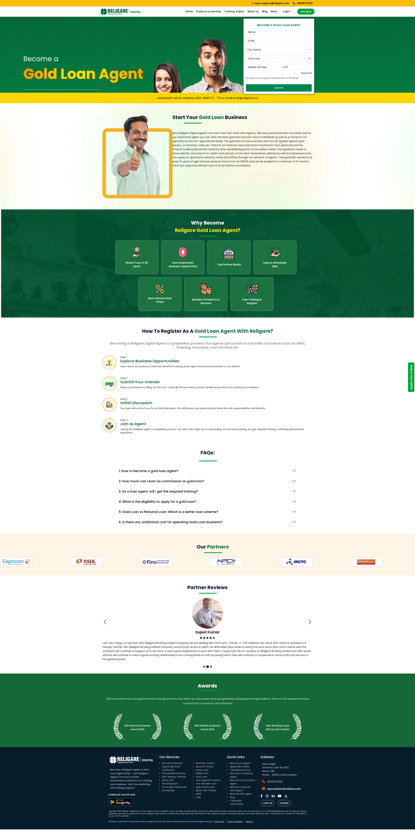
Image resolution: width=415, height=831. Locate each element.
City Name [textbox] (254, 49)
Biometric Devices (172, 763)
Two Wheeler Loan (206, 783)
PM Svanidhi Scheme (174, 773)
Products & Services (208, 11)
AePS (198, 793)
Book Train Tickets (206, 790)
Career (284, 803)
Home (189, 11)
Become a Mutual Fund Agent (240, 788)
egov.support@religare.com (284, 788)
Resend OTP (306, 73)
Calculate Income (240, 770)
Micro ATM (168, 780)
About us (253, 11)
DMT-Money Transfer (174, 776)
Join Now (306, 11)
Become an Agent (240, 763)
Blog (264, 11)
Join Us (267, 803)
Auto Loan (201, 776)
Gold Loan (254, 58)
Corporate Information (236, 802)
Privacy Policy (219, 821)
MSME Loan (202, 773)
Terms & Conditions (235, 821)
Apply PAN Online (411, 377)
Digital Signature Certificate (171, 768)
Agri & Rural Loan (205, 787)
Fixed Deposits (170, 783)
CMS (198, 797)
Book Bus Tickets (205, 763)
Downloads (168, 790)
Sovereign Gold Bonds (174, 787)
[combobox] (279, 49)
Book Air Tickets (204, 766)
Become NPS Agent (241, 793)
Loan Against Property (208, 780)
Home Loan (202, 770)
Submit (278, 88)
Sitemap (249, 821)
